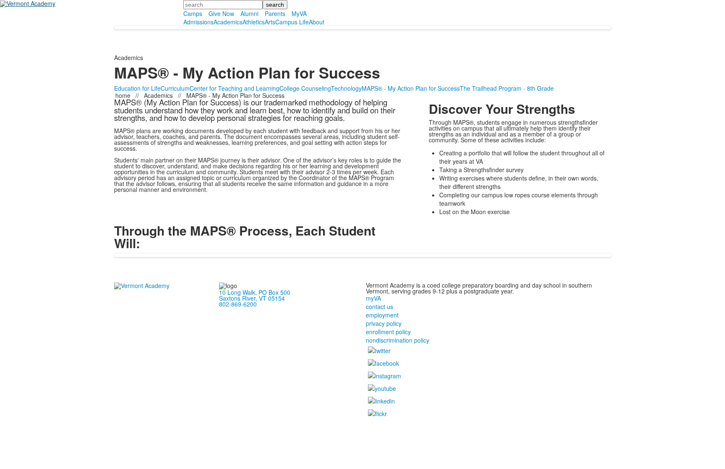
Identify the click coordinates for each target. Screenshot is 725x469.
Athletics (254, 22)
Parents (275, 13)
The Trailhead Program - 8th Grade (507, 88)
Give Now (221, 13)
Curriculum (175, 88)
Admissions (198, 22)
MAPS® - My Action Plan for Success (411, 88)
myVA (373, 298)
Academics (228, 22)
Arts (270, 22)
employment (382, 315)
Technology (346, 88)
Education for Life (137, 88)
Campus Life (292, 22)
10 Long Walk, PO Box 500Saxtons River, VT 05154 (254, 295)
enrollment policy (388, 332)
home (123, 95)
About (316, 22)
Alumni (249, 13)
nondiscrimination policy (397, 340)
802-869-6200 (238, 304)
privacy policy (384, 323)
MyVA (299, 13)
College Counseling (305, 88)
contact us (379, 306)
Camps (192, 13)
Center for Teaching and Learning (234, 88)
